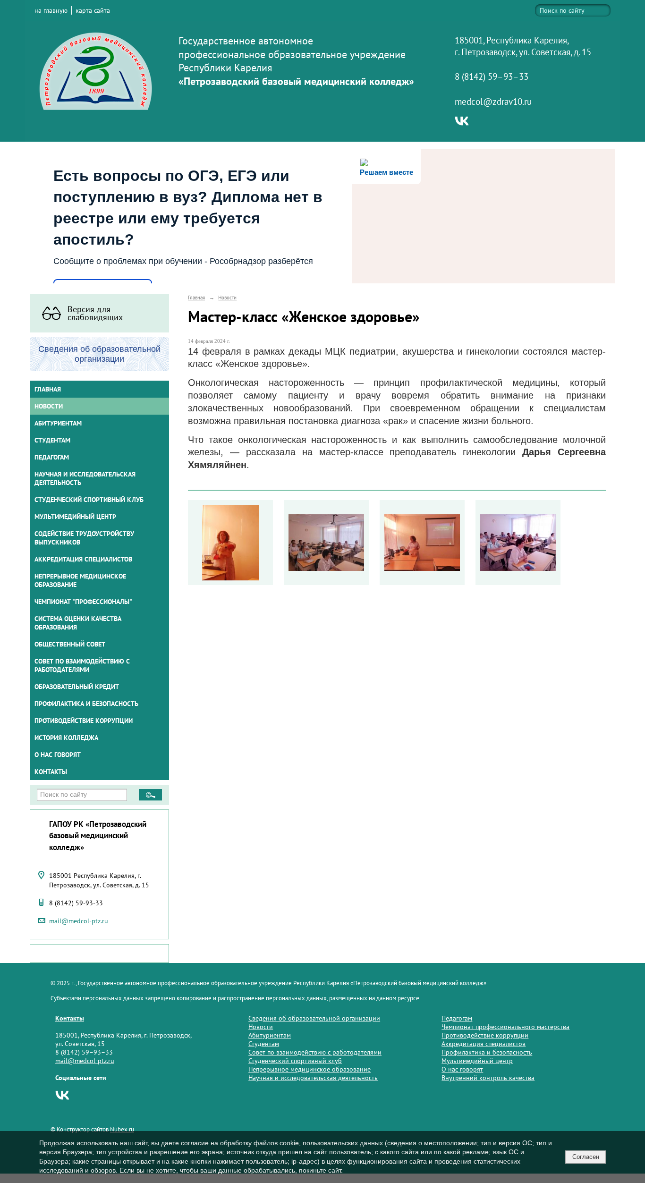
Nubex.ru (122, 1129)
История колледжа (66, 737)
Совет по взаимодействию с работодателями (82, 665)
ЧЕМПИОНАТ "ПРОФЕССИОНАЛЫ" (83, 601)
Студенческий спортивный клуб (89, 499)
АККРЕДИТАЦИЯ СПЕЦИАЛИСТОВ (83, 559)
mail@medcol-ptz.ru (78, 921)
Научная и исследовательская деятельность (85, 478)
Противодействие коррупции (83, 720)
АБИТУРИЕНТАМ (58, 423)
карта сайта (93, 10)
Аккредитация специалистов (483, 1043)
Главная (47, 389)
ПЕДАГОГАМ (51, 457)
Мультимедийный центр (75, 516)
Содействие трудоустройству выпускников (84, 537)
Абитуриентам (269, 1035)
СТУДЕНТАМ (52, 440)
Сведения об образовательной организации (314, 1018)
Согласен (585, 1156)
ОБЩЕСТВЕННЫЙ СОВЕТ (69, 644)
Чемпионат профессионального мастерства (505, 1026)
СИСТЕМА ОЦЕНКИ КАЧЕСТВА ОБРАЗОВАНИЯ (77, 622)
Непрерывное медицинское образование (80, 580)
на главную (51, 10)
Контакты (50, 771)
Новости (48, 406)
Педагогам (456, 1018)
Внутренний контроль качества (488, 1077)
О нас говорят (57, 754)
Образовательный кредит (76, 686)
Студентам (263, 1043)
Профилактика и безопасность (86, 703)
